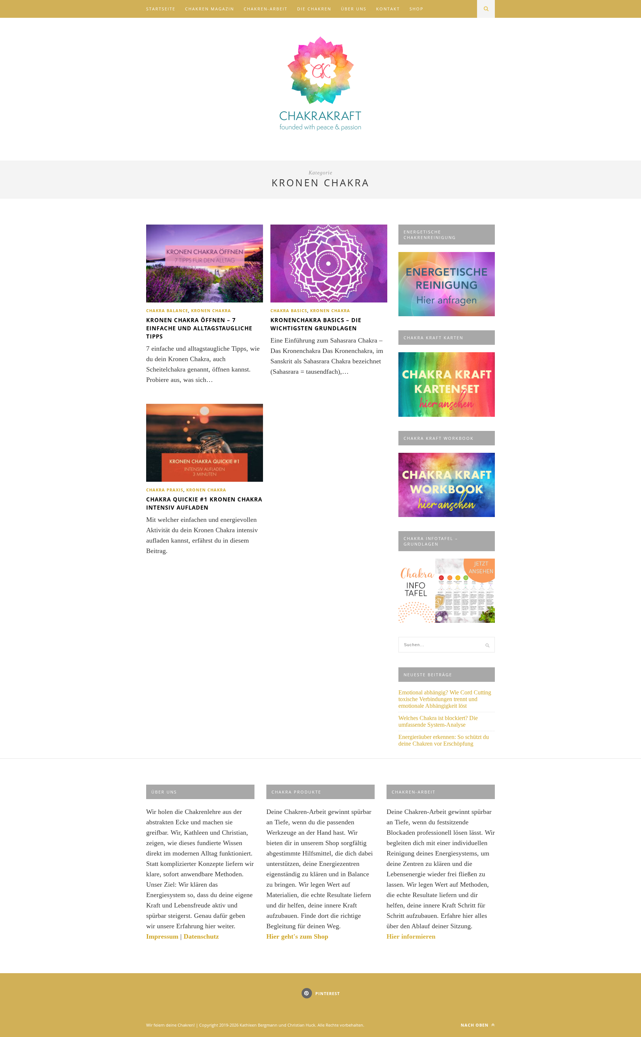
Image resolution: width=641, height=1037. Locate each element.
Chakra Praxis (164, 490)
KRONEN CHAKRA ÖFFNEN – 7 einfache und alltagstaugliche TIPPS (199, 328)
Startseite (160, 9)
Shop (417, 9)
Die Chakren (314, 9)
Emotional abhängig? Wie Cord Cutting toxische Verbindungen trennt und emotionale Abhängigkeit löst (444, 699)
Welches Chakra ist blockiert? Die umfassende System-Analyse (438, 721)
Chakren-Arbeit (265, 9)
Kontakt (388, 9)
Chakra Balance (167, 310)
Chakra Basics (288, 310)
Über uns (353, 9)
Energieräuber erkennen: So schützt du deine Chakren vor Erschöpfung (443, 740)
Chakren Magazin (209, 9)
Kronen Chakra (211, 310)
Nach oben (475, 1025)
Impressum (162, 936)
